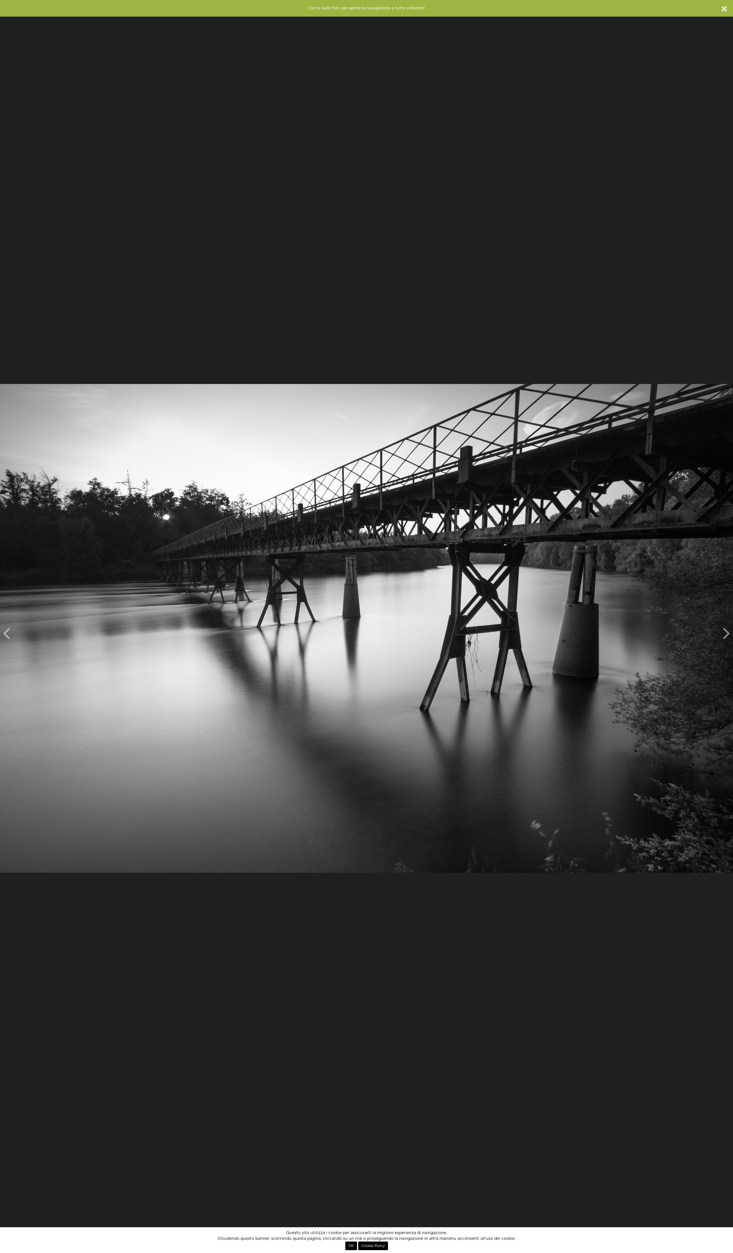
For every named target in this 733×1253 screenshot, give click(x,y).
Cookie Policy (373, 1246)
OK (351, 1246)
